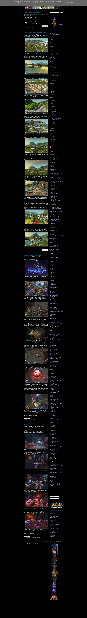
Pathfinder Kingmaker (53, 372)
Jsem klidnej (52, 536)
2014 (52, 130)
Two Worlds (52, 454)
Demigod (51, 239)
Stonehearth (52, 427)
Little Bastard (52, 517)
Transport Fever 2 (53, 453)
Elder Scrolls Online (53, 257)
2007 (52, 141)
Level (51, 327)
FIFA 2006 (52, 276)
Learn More (66, 2)
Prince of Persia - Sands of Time (55, 380)
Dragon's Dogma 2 (53, 250)
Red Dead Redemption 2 (54, 387)
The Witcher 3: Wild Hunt (54, 441)
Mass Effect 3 (52, 346)
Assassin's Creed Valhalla (54, 178)
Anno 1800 (52, 162)
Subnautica (52, 430)
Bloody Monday (52, 520)
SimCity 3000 (26, 53)
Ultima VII (51, 457)
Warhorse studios (53, 468)
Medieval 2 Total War (53, 352)
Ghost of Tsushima (53, 285)
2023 (52, 86)
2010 (52, 136)
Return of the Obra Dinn (54, 391)
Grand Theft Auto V (53, 296)
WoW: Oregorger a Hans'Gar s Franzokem (34, 424)
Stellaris (51, 426)
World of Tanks (52, 477)
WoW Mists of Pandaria (54, 483)
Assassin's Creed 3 (53, 174)
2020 (52, 91)
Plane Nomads (52, 377)
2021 (52, 89)
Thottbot (51, 45)
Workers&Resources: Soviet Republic (56, 472)
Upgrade (51, 460)
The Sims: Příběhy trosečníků (55, 438)
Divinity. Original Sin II (54, 245)
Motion (51, 66)
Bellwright (51, 192)
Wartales (51, 469)
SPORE (51, 418)
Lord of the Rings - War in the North (56, 331)
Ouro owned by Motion (54, 527)
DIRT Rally (52, 242)
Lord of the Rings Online (54, 335)
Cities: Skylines (30, 27)
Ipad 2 (51, 316)
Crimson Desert (52, 223)
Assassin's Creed (53, 169)
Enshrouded (52, 261)
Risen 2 (51, 395)
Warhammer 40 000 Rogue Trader (56, 465)
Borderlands (52, 197)
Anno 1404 (52, 159)
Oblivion (51, 369)
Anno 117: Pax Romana (54, 158)
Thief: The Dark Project (54, 444)
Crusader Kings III (53, 227)
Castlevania (52, 212)
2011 (52, 135)
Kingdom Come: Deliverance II (55, 323)
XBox (51, 488)
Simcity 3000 (52, 411)
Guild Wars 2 (52, 300)
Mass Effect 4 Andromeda (54, 347)
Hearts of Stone (52, 303)
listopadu (54, 101)
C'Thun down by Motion (54, 528)
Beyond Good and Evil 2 (54, 193)
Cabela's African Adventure (54, 200)
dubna (53, 112)
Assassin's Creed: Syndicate (55, 180)
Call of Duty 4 (52, 204)
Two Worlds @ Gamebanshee (55, 67)
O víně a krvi (52, 368)
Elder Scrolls (52, 256)
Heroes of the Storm (31, 419)
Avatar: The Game (53, 182)
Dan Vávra (52, 234)
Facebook (51, 268)
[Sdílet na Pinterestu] (47, 26)
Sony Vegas (52, 415)
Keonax (51, 146)
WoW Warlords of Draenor (34, 537)
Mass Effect (52, 343)
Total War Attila (52, 445)
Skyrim (51, 412)
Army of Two (52, 166)
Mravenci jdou (52, 531)
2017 (52, 95)
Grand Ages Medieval (53, 292)
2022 (52, 88)
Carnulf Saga (52, 57)
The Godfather (52, 437)
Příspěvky (53, 496)
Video (51, 462)
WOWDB (51, 46)
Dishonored (52, 243)
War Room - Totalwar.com (54, 34)
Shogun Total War (53, 406)
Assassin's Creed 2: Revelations (55, 173)
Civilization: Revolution (54, 216)
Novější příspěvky (27, 541)
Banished (51, 189)
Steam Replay (52, 425)
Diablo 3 (51, 241)
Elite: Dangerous (53, 258)
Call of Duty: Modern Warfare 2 (55, 208)
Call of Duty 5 (52, 205)
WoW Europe (52, 42)
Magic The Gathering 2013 (54, 339)
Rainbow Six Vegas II (53, 384)
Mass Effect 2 (52, 345)
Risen (51, 393)
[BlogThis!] (43, 26)
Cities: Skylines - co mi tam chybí (32, 12)
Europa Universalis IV (53, 262)
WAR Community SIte (54, 75)
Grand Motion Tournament (54, 533)
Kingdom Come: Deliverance (55, 322)
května (53, 111)
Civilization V (52, 215)
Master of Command (53, 349)
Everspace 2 (52, 264)
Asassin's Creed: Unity (54, 167)
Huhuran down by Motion (54, 532)
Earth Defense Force (53, 253)
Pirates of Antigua (53, 513)
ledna (53, 128)
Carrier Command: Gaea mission (55, 211)
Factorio (51, 269)
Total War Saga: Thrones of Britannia (56, 446)
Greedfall (51, 298)
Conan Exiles (52, 220)
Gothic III (51, 291)
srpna (53, 106)
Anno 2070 (52, 163)
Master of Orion (52, 350)
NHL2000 (51, 365)
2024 (52, 85)
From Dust (52, 279)
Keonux (51, 319)
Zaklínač (51, 489)
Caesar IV (51, 203)
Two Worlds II (52, 456)
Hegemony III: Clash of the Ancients (56, 304)
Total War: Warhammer (54, 450)
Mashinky (51, 342)
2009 (52, 138)
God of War (52, 288)
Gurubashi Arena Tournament (55, 525)
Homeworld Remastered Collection (56, 311)
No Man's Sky (52, 366)
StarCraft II (52, 421)
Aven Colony (52, 184)
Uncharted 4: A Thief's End (54, 458)
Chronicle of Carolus (53, 58)
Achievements (52, 154)
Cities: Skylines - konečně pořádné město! (34, 32)
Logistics (51, 330)
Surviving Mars (52, 433)
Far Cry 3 (51, 272)
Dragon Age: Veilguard (54, 249)
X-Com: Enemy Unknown (54, 487)
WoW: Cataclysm (53, 485)
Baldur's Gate (52, 185)
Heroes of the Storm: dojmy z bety (32, 255)
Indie (51, 315)
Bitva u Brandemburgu (54, 516)
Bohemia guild (52, 74)
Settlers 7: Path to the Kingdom (55, 403)
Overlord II (52, 370)
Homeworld (52, 310)
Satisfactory (52, 400)
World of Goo (52, 476)
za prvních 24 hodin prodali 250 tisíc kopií (31, 229)
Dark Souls (52, 237)
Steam (51, 423)
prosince (53, 100)
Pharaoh (51, 373)
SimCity (51, 410)
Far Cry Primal (52, 275)
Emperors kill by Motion (54, 529)
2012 (52, 133)
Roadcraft (51, 396)
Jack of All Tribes (53, 318)
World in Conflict (53, 474)
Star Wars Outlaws (53, 419)
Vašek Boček (52, 461)
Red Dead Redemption (54, 385)
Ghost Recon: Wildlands (54, 287)
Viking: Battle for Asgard (54, 464)
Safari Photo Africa (53, 399)
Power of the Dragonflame (54, 524)
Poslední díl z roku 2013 (38, 53)
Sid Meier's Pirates (53, 408)
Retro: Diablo (52, 389)
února (53, 126)
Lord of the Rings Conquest (54, 334)
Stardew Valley (52, 422)
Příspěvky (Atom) (34, 543)
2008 (52, 139)
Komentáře (53, 498)
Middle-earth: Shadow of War (55, 357)
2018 (52, 94)
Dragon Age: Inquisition (54, 246)
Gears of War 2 (52, 283)
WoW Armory (52, 33)
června (53, 109)
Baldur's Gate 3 (52, 188)
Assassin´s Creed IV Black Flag (55, 181)
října (53, 103)
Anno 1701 (52, 161)
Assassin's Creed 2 (53, 170)
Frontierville (52, 280)
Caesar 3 (51, 201)
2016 (52, 97)
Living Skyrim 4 (52, 329)
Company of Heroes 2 (53, 219)
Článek (51, 231)
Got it (71, 2)
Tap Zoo (51, 434)
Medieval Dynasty (53, 353)
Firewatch (51, 277)
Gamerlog (51, 61)
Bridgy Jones (52, 199)
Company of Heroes (53, 218)
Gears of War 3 (52, 284)
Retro (51, 388)
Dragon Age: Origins (53, 247)
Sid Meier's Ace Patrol (54, 407)
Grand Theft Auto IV (53, 295)
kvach (51, 325)
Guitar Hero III (52, 302)
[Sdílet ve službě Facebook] (46, 26)
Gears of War (52, 281)
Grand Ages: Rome (53, 294)
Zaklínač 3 (52, 491)
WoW (28, 537)
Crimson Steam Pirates (54, 224)
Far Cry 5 (51, 273)
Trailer (51, 452)
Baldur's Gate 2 (52, 186)
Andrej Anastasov (53, 155)
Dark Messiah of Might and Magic (56, 235)
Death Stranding (53, 238)
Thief (51, 442)
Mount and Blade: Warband (54, 361)
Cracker (51, 222)
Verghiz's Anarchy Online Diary (55, 60)
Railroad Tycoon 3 (53, 383)
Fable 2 (51, 265)
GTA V (51, 299)
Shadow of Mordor (53, 404)
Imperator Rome (53, 312)
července (54, 108)
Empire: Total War (53, 260)
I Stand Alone (52, 535)
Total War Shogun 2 (53, 449)
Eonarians (51, 39)
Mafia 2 (51, 337)
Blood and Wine (52, 196)
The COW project (53, 521)
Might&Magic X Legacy (54, 358)
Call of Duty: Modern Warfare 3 (55, 209)
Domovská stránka (36, 541)
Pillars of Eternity (53, 374)
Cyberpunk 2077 (53, 230)
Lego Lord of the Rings (54, 326)
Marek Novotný (53, 147)
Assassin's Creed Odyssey (54, 176)
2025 (52, 83)
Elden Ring (52, 254)
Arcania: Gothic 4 (53, 165)
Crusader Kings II (53, 226)
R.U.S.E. (51, 381)
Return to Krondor (53, 392)
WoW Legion (52, 481)
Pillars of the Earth (53, 376)
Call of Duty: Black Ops (54, 207)
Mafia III (51, 338)
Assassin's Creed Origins (54, 177)
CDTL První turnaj (53, 514)
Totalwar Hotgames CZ (54, 69)
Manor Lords (52, 341)
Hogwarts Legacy (53, 308)
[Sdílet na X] (44, 26)
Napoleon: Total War (53, 362)
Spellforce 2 (52, 416)
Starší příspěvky (45, 541)
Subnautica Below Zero (54, 431)
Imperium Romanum (53, 314)
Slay (51, 414)
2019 (52, 92)
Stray (51, 429)
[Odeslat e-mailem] (42, 26)
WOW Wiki (52, 43)
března (53, 114)
